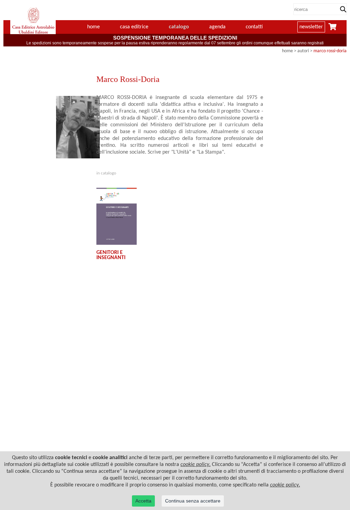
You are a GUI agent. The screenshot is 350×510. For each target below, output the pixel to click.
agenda (217, 27)
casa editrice (134, 27)
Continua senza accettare (192, 501)
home (93, 27)
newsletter (311, 27)
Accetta (143, 501)
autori (303, 51)
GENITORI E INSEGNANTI (110, 255)
